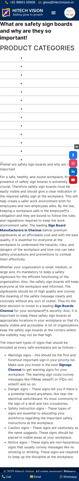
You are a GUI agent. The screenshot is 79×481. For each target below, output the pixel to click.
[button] (53, 12)
